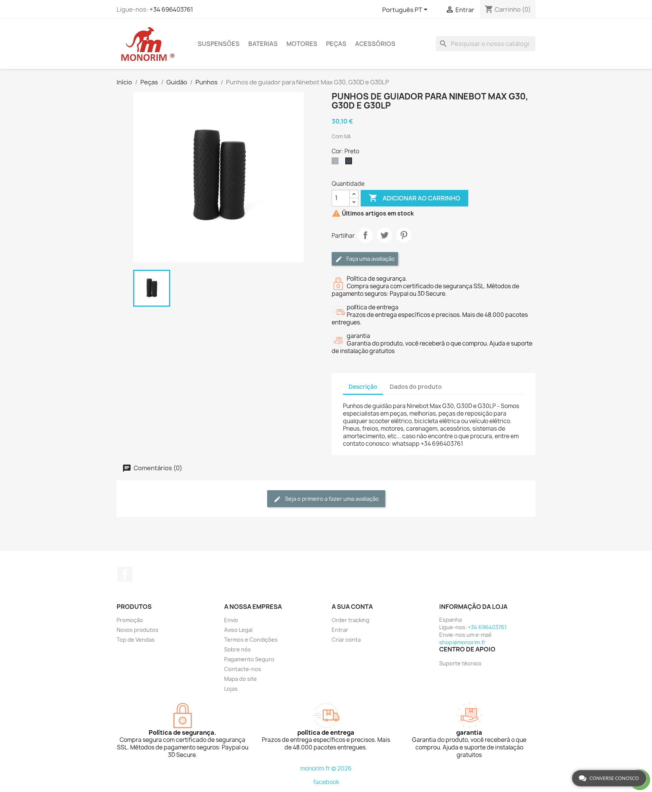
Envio (231, 620)
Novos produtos (137, 629)
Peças (336, 44)
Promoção (130, 620)
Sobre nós (237, 649)
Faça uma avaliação (370, 258)
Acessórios (375, 44)
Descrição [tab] (363, 387)
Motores (301, 44)
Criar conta (346, 639)
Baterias (263, 44)
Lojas (231, 688)
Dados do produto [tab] (416, 387)
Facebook (124, 574)
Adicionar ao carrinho (414, 197)
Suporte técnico (460, 663)
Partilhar (365, 235)
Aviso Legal (238, 629)
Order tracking (350, 620)
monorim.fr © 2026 (326, 768)
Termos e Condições (251, 639)
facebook (326, 782)
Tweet (384, 235)
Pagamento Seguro (249, 659)
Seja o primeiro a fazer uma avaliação (331, 498)
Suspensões (219, 44)
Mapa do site (240, 678)
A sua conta (352, 606)
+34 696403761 (171, 9)
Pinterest (403, 235)
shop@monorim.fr (462, 642)
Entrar (340, 629)
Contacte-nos (242, 669)
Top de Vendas (136, 639)
